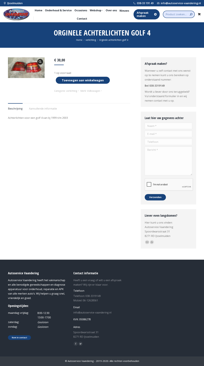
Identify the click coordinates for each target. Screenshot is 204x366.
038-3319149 (157, 85)
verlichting (71, 90)
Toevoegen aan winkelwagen (83, 80)
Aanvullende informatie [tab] (43, 108)
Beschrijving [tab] (15, 108)
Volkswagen (93, 90)
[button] (40, 62)
